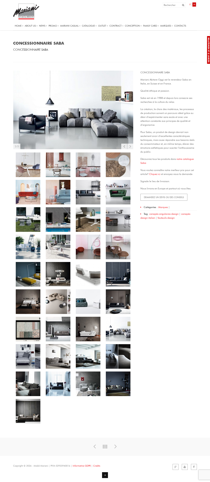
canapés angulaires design (163, 213)
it (190, 4)
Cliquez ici (154, 174)
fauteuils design (166, 217)
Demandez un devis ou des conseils (164, 197)
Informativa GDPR (82, 465)
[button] (183, 5)
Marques (163, 207)
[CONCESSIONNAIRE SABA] (73, 109)
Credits (96, 465)
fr (194, 4)
